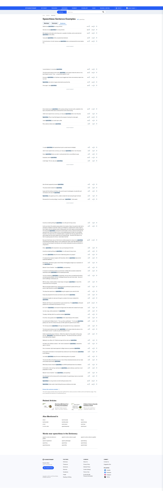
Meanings (46, 23)
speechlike (64, 445)
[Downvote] (93, 26)
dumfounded (45, 422)
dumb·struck (64, 424)
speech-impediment (47, 440)
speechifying (84, 440)
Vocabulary (65, 472)
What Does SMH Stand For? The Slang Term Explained (61, 404)
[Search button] (104, 12)
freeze (82, 420)
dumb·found (83, 426)
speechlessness (65, 426)
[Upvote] (89, 26)
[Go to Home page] (30, 8)
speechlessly (84, 422)
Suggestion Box (107, 464)
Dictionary (65, 462)
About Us (85, 462)
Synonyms (54, 23)
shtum (44, 420)
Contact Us (106, 462)
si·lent (44, 424)
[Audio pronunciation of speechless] (78, 19)
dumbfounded (65, 422)
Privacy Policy (86, 464)
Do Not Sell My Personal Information (88, 475)
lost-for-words (65, 420)
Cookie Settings (87, 469)
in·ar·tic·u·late (46, 426)
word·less (83, 424)
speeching (45, 443)
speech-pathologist (66, 440)
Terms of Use (86, 472)
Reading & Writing (67, 477)
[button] (118, 8)
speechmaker (84, 445)
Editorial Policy (86, 467)
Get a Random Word (48, 467)
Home (44, 15)
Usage (64, 474)
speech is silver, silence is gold (69, 437)
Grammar (65, 469)
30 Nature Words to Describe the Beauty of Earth (90, 404)
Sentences (60, 12)
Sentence (48, 15)
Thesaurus (65, 464)
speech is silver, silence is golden (88, 437)
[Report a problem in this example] (96, 26)
